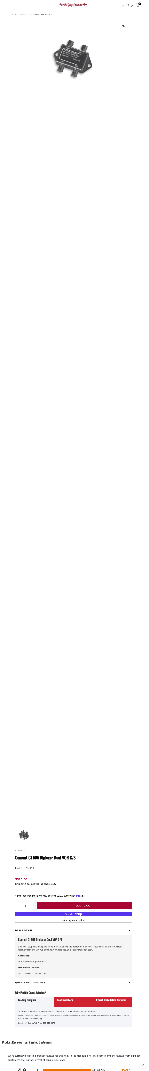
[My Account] (132, 5)
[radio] (74, 1070)
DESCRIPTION (23, 930)
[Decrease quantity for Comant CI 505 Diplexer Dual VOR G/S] (17, 905)
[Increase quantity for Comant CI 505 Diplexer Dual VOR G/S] (33, 905)
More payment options (74, 920)
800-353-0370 (49, 1023)
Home (14, 14)
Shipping (20, 883)
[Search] (127, 5)
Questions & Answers (30, 982)
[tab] (34, 1002)
